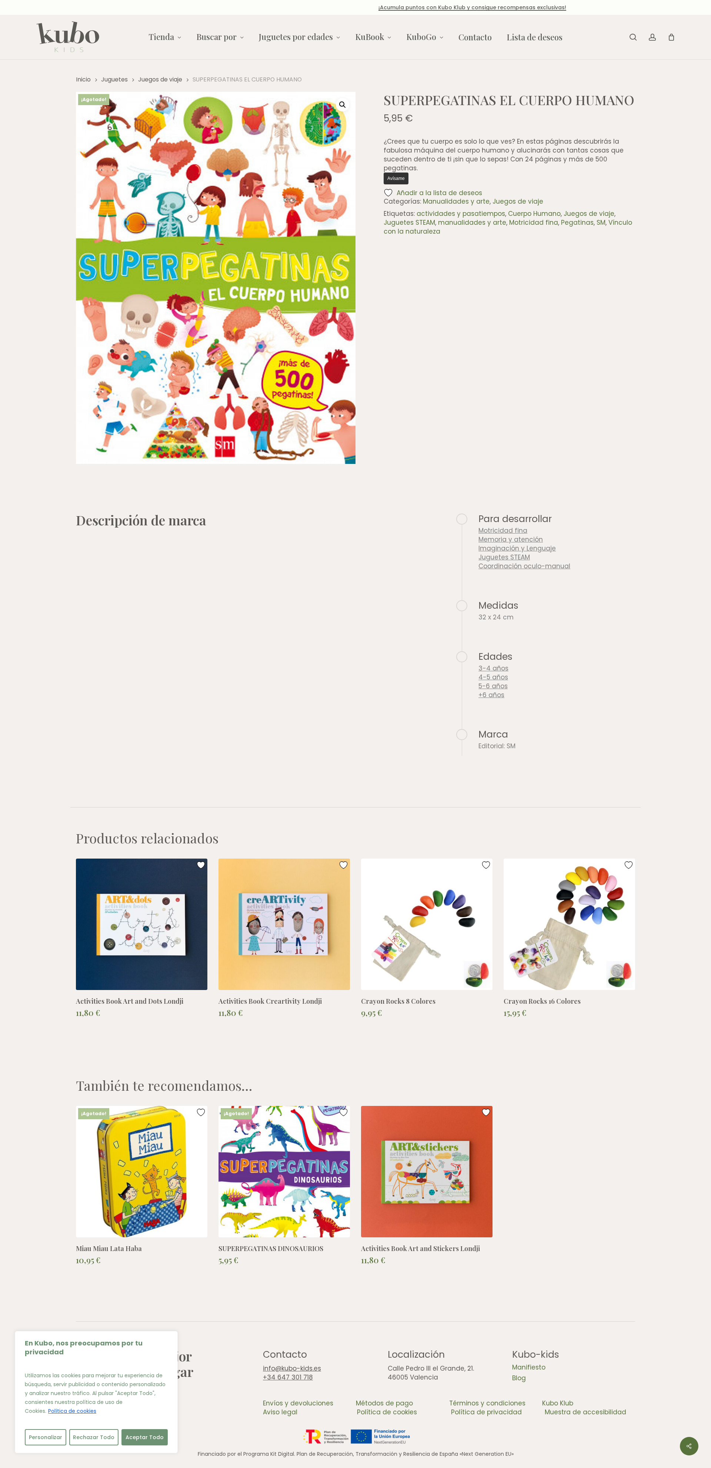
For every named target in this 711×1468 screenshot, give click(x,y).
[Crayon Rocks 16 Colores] (569, 924)
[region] (96, 1392)
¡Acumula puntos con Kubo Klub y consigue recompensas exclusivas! (355, 7)
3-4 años (493, 668)
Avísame (396, 178)
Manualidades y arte (456, 201)
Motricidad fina (533, 222)
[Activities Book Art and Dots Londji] (141, 924)
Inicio (83, 79)
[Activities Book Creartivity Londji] (284, 924)
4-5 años (493, 677)
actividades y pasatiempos (461, 213)
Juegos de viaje (160, 79)
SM (601, 222)
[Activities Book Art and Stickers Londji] (427, 1171)
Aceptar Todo (145, 1437)
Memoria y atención (510, 539)
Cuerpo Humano (534, 213)
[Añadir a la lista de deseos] (201, 865)
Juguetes (114, 79)
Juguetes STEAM (409, 222)
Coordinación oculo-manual (524, 566)
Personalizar (45, 1437)
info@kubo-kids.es (292, 1368)
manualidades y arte (472, 222)
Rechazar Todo (93, 1437)
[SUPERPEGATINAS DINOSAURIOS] (284, 1171)
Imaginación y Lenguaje (517, 548)
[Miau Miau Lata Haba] (141, 1171)
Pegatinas (577, 222)
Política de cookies (72, 1411)
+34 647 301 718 (288, 1377)
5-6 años (493, 686)
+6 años (491, 694)
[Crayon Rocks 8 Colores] (427, 924)
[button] (342, 104)
